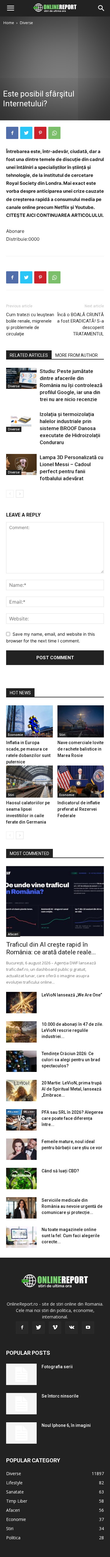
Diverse (26, 22)
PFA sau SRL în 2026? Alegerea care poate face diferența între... (72, 1118)
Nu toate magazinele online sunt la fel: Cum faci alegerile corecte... (71, 1235)
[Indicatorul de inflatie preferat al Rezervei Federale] (80, 782)
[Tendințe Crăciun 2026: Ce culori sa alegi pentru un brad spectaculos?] (21, 1061)
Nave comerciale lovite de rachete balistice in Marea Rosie (80, 749)
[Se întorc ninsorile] (21, 1403)
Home (8, 22)
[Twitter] (26, 133)
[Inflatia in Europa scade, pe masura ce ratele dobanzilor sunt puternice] (29, 721)
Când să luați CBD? (60, 1170)
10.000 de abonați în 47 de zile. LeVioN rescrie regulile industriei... (72, 1030)
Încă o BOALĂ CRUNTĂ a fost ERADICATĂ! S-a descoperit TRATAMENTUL (80, 324)
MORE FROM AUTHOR (76, 355)
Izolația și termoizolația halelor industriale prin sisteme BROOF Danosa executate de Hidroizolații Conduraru (70, 428)
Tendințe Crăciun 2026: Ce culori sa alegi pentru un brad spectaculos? (71, 1059)
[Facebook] (12, 133)
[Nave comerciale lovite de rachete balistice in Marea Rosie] (80, 721)
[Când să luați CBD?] (21, 1178)
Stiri (62, 735)
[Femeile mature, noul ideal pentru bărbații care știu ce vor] (21, 1149)
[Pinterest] (40, 133)
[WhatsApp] (54, 133)
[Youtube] (88, 1327)
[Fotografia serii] (21, 1374)
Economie (15, 735)
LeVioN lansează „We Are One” (72, 994)
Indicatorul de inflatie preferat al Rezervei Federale (78, 809)
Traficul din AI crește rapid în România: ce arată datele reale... (51, 948)
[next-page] (20, 494)
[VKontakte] (71, 1327)
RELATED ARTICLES (29, 355)
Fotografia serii (57, 1366)
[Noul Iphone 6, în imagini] (21, 1433)
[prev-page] (10, 494)
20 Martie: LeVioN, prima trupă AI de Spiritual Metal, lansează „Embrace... (72, 1089)
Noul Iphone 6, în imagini (66, 1425)
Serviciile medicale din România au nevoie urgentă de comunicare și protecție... (72, 1206)
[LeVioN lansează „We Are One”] (21, 1002)
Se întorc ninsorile (60, 1396)
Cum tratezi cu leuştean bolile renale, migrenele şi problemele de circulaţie (30, 324)
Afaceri (13, 934)
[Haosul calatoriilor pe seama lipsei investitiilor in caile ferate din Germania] (29, 782)
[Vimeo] (55, 1327)
